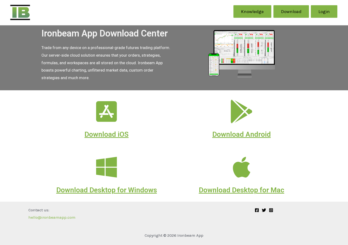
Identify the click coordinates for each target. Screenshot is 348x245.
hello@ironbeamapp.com (52, 217)
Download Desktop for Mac (241, 190)
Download (291, 11)
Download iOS (107, 134)
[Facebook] (257, 210)
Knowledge (252, 11)
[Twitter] (264, 210)
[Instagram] (271, 210)
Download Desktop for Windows (106, 190)
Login (324, 11)
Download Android (241, 134)
